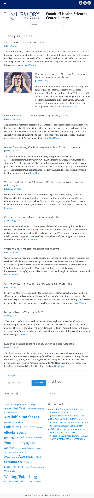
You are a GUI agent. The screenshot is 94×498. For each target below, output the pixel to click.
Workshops (12, 471)
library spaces (26, 443)
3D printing (8, 404)
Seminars (11, 462)
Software (26, 462)
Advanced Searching (35, 409)
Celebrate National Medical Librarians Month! (31, 217)
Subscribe (39, 383)
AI (5, 413)
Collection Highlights (20, 427)
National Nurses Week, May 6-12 (23, 312)
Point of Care (14, 456)
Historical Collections (33, 438)
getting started (14, 437)
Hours (9, 443)
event (21, 432)
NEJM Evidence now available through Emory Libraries (37, 115)
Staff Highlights (14, 466)
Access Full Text (14, 408)
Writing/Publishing (20, 476)
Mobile (9, 448)
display (40, 427)
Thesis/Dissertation (34, 467)
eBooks (10, 432)
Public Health (33, 456)
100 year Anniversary (24, 404)
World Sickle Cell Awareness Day (24, 42)
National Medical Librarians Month (28, 448)
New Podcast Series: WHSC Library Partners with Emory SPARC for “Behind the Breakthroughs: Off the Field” (69, 422)
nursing (24, 452)
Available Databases (21, 417)
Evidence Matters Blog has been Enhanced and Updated (39, 343)
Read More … (30, 65)
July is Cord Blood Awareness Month (67, 415)
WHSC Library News (46, 495)
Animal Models (12, 413)
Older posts (11, 375)
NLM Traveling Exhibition (12, 452)
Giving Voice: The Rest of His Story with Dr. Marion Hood (38, 283)
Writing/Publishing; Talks (14, 481)
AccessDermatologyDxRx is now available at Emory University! (42, 147)
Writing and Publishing (33, 481)
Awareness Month (14, 422)
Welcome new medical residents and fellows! (32, 248)
